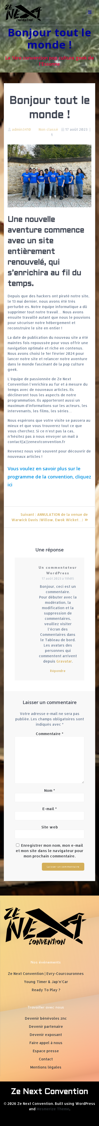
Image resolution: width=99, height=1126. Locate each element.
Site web (49, 827)
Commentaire (49, 733)
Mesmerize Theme (53, 1109)
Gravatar (64, 661)
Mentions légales (45, 1067)
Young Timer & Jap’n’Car (46, 981)
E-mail (49, 808)
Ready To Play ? (46, 990)
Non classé (48, 129)
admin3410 (21, 129)
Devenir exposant (46, 1034)
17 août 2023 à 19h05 (58, 578)
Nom (49, 790)
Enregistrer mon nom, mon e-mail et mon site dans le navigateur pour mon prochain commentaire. (49, 850)
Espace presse (46, 1051)
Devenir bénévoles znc (46, 1018)
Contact (46, 1059)
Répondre (57, 670)
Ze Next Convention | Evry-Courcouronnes (46, 973)
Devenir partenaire (46, 1026)
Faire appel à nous (45, 1043)
